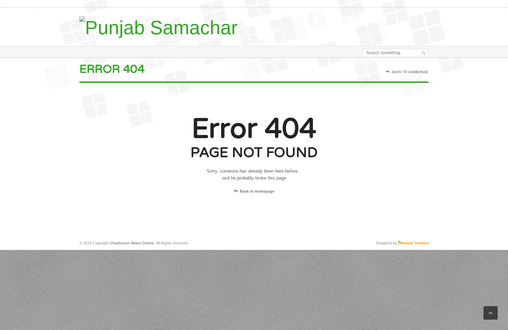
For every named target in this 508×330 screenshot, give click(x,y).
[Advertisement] (348, 25)
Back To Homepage (410, 72)
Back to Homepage (257, 191)
